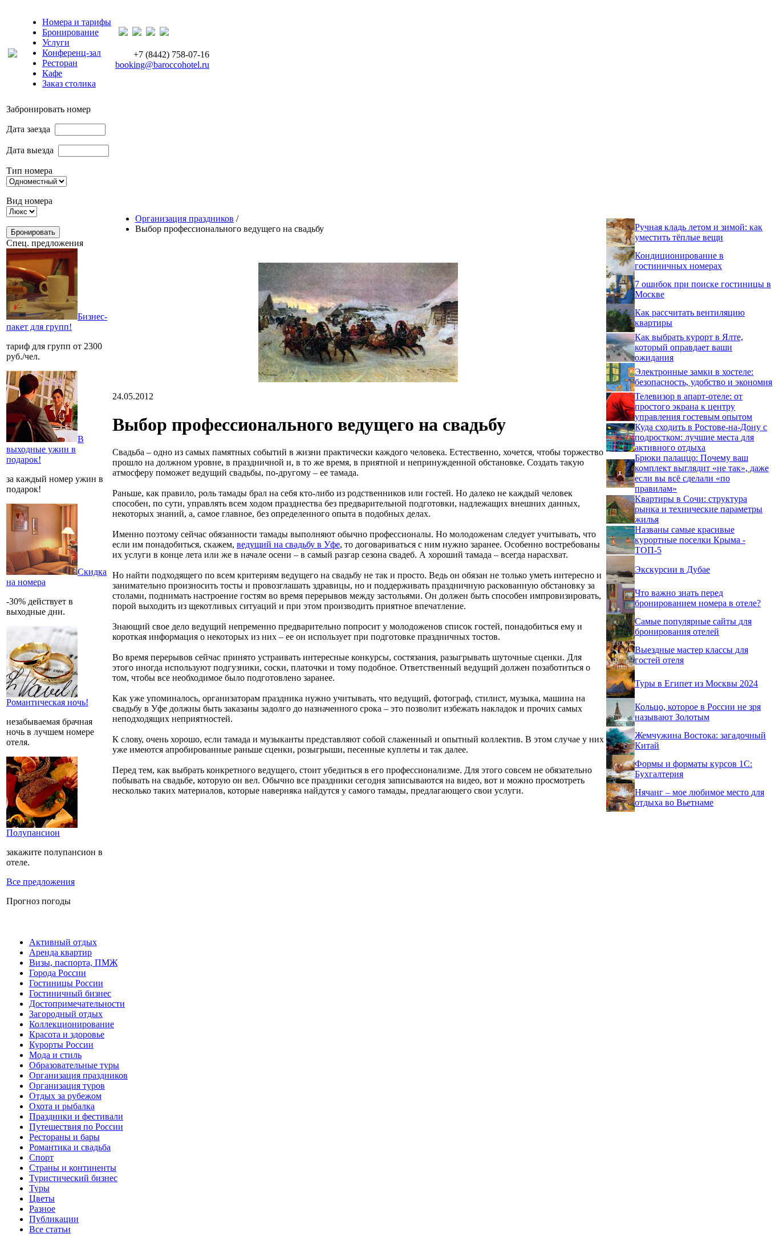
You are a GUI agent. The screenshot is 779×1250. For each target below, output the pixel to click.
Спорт (41, 1157)
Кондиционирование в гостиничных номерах (679, 261)
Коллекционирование (71, 1024)
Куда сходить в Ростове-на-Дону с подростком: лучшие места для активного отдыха (701, 437)
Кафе (52, 73)
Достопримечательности (77, 1003)
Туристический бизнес (73, 1178)
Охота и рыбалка (62, 1106)
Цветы (42, 1198)
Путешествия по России (76, 1126)
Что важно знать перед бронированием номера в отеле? (698, 598)
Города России (57, 973)
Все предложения (40, 882)
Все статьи (50, 1229)
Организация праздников (184, 218)
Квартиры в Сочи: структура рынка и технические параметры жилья (698, 509)
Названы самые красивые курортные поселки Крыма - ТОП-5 (690, 540)
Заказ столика (69, 83)
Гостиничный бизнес (70, 993)
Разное (42, 1209)
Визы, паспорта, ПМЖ (73, 962)
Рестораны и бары (64, 1137)
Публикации (54, 1219)
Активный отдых (63, 942)
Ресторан (60, 63)
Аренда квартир (60, 952)
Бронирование (70, 32)
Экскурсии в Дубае (672, 569)
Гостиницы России (66, 983)
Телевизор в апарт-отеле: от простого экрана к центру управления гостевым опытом (693, 406)
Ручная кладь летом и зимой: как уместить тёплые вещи (698, 232)
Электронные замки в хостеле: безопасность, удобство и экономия (703, 377)
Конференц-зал (71, 53)
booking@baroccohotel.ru (162, 65)
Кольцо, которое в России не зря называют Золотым (698, 712)
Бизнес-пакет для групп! (56, 322)
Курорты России (61, 1044)
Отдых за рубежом (65, 1096)
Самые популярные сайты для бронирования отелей (693, 626)
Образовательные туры (74, 1065)
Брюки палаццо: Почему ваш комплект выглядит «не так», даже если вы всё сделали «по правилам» (702, 473)
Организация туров (67, 1085)
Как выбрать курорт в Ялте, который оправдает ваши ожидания (689, 347)
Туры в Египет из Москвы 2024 (696, 683)
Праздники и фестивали (76, 1116)
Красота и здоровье (66, 1034)
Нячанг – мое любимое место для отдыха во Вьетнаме (699, 797)
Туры (39, 1188)
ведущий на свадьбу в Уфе (288, 544)
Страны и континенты (72, 1168)
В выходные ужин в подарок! (45, 449)
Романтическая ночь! (47, 702)
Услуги (56, 42)
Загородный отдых (66, 1014)
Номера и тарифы (76, 22)
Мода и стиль (55, 1055)
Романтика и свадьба (70, 1147)
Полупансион (33, 833)
